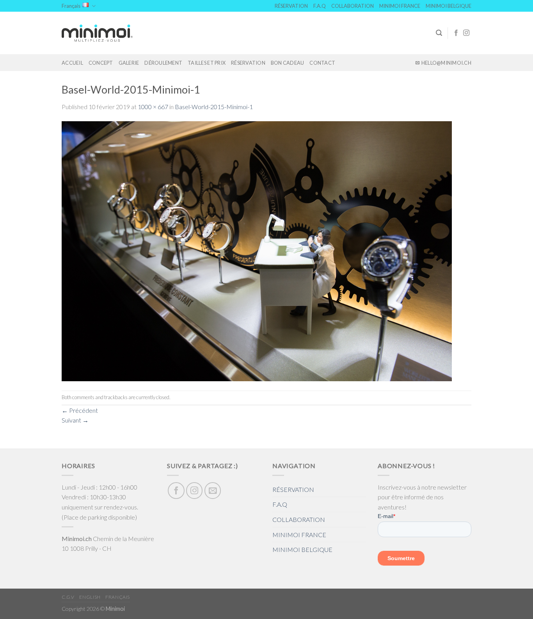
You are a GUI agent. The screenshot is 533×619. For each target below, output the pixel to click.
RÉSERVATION (291, 6)
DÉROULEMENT (163, 63)
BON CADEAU (287, 63)
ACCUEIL (72, 63)
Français (71, 6)
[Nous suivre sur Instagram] (466, 33)
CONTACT (322, 63)
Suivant (75, 420)
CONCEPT (101, 63)
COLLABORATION (352, 6)
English (89, 597)
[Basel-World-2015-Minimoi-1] (257, 250)
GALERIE (129, 63)
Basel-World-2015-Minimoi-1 (214, 106)
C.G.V (68, 597)
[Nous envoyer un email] (212, 490)
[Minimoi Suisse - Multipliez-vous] (97, 32)
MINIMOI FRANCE (399, 6)
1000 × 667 (153, 106)
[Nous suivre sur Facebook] (456, 33)
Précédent (80, 410)
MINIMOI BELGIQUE (448, 6)
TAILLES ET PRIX (207, 63)
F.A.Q (319, 6)
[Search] (439, 33)
